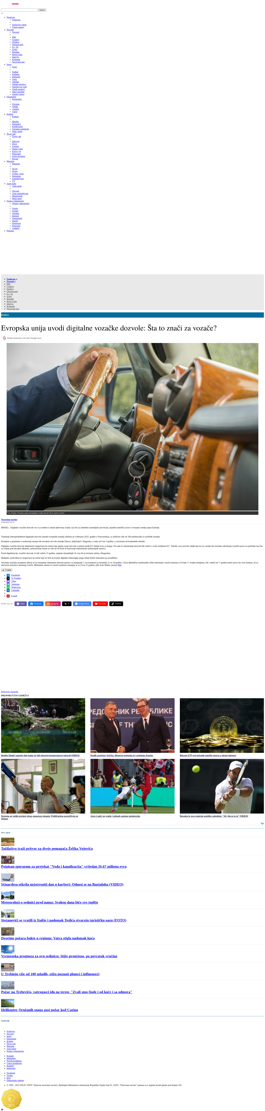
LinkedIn (15, 590)
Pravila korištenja (14, 1061)
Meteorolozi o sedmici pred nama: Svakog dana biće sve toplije (49, 902)
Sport (9, 64)
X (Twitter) (16, 578)
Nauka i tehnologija (15, 201)
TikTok (118, 604)
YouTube (102, 604)
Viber (13, 581)
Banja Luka (12, 301)
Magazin (10, 161)
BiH (8, 284)
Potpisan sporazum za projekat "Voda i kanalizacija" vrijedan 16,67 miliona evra (64, 866)
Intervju (10, 304)
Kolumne (11, 306)
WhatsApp (16, 587)
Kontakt (10, 1056)
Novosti (10, 30)
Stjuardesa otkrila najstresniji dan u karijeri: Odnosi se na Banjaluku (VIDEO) (62, 884)
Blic (120, 565)
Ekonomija (11, 97)
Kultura (10, 114)
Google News (84, 604)
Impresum (11, 1068)
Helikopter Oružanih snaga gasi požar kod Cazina (39, 1010)
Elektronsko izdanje (15, 1080)
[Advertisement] (132, 253)
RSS (9, 1078)
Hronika (10, 299)
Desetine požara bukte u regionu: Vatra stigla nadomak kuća (48, 938)
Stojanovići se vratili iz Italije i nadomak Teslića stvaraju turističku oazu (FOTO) (63, 920)
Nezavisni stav (13, 309)
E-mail (14, 596)
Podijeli (8, 570)
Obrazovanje (12, 291)
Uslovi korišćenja (14, 1063)
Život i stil (11, 134)
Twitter (10, 1075)
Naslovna (11, 17)
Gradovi (10, 286)
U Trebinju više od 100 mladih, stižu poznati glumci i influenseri (50, 974)
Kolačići (10, 1066)
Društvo (10, 289)
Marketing (11, 1058)
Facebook (15, 575)
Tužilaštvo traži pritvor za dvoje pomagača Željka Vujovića (47, 848)
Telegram (15, 584)
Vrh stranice (9, 1026)
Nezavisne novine (9, 519)
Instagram (55, 604)
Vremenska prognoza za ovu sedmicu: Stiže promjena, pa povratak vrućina (59, 956)
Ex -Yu (10, 294)
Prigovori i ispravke (9, 692)
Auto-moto (11, 183)
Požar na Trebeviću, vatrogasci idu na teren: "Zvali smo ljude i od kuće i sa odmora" (66, 992)
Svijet (9, 296)
